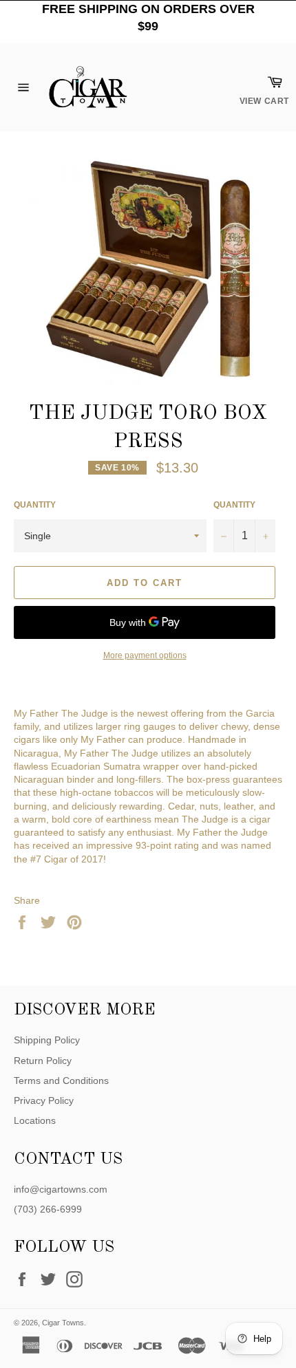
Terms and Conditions (61, 1080)
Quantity (35, 505)
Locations (35, 1120)
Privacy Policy (44, 1100)
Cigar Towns (63, 1322)
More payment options (145, 655)
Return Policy (43, 1060)
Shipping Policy (47, 1039)
